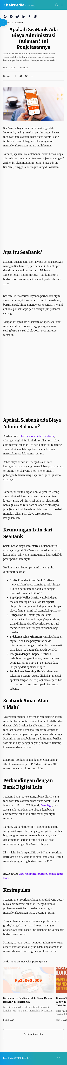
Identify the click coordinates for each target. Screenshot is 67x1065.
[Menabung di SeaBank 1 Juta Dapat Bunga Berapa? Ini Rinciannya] (28, 980)
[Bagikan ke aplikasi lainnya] (32, 76)
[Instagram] (17, 16)
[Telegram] (29, 16)
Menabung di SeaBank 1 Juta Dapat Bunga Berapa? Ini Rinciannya (27, 1000)
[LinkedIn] (35, 16)
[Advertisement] (33, 207)
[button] (15, 76)
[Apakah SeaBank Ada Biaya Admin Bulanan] (33, 104)
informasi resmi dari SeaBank (36, 436)
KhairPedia (14, 5)
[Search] (56, 4)
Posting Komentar (33, 1034)
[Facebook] (5, 16)
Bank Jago (46, 805)
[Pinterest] (23, 16)
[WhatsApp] (11, 16)
